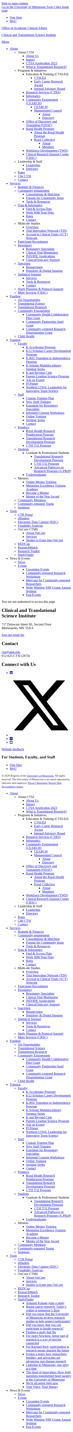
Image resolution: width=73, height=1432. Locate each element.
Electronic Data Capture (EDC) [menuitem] (38, 522)
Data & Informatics (30, 950)
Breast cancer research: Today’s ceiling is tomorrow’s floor (46, 1308)
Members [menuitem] (48, 147)
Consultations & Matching (43, 939)
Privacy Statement (38, 782)
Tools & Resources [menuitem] (38, 201)
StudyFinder (26, 1299)
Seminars (24, 1252)
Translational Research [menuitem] (32, 307)
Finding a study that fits (41, 1332)
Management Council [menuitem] (48, 110)
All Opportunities (29, 1044)
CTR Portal (25, 1259)
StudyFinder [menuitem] (26, 554)
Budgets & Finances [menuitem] (31, 187)
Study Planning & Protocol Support (40, 1033)
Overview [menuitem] (32, 227)
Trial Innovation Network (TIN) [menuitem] (46, 230)
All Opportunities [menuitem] (29, 300)
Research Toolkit (29, 1295)
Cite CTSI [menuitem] (24, 176)
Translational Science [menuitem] (31, 303)
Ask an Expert (35, 1124)
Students (23, 1194)
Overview (32, 971)
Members (48, 891)
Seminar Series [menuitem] (35, 420)
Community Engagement (34, 1055)
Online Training (36, 1161)
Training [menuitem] (15, 340)
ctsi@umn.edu (11, 652)
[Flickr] (11, 738)
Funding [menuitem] (15, 296)
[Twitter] (40, 735)
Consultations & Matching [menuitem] (43, 194)
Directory (48, 862)
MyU (13, 21)
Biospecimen (34, 1011)
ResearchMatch (28, 1292)
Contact (23, 924)
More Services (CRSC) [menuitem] (33, 292)
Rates (21, 917)
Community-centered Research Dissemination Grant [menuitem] (45, 330)
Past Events (33, 1427)
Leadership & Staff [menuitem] (30, 161)
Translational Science (31, 1048)
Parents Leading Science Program (47, 1121)
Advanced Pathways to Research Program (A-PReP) (52, 1213)
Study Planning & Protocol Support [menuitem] (40, 289)
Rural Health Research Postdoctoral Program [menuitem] (40, 432)
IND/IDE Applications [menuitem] (40, 256)
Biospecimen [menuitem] (34, 267)
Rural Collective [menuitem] (44, 139)
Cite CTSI (24, 920)
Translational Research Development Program (40, 1184)
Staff (21, 1139)
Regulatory (25, 990)
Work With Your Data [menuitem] (40, 212)
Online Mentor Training (41, 1226)
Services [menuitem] (15, 183)
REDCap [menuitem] (24, 544)
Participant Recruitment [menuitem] (33, 241)
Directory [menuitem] (48, 118)
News (21, 1394)
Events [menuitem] (22, 565)
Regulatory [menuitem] (25, 245)
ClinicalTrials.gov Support (43, 1004)
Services (15, 928)
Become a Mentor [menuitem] (37, 493)
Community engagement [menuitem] (33, 190)
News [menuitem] (21, 562)
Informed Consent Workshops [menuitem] (45, 412)
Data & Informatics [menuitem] (30, 205)
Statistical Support (29, 1019)
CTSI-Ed (40, 822)
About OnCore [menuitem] (35, 533)
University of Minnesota (40, 775)
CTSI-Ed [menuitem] (40, 77)
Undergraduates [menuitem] (36, 474)
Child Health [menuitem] (26, 336)
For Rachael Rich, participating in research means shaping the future (47, 1348)
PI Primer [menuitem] (32, 383)
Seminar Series (35, 1164)
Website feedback (13, 749)
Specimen (24, 1008)
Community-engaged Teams (36, 1248)
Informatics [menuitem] (33, 96)
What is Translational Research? (46, 811)
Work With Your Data (40, 957)
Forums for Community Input (45, 942)
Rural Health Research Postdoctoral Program (40, 1177)
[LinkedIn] (11, 672)
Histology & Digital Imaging (44, 1015)
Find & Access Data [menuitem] (39, 209)
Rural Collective (44, 884)
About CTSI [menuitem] (26, 52)
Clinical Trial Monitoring (42, 997)
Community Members (32, 1245)
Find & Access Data (39, 953)
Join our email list (13, 635)
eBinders (23, 1263)
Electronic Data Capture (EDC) (38, 1266)
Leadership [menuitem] (33, 165)
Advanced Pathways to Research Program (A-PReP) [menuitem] (52, 469)
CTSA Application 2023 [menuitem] (41, 63)
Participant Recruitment (33, 986)
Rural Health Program (40, 873)
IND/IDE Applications (40, 1001)
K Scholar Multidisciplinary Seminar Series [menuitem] (43, 367)
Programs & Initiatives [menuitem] (32, 70)
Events (22, 1397)
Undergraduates (36, 1219)
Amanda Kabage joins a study (45, 1303)
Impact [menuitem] (30, 59)
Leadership (33, 910)
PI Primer (32, 1128)
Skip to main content (15, 3)
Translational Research (32, 1052)
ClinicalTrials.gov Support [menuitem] (43, 260)
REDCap (24, 1288)
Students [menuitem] (23, 449)
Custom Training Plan (40, 1143)
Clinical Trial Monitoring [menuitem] (42, 252)
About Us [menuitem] (32, 56)
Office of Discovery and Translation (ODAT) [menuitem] (41, 123)
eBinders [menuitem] (23, 518)
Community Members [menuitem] (32, 500)
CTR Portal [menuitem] (25, 514)
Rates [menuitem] (21, 172)
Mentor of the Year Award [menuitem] (42, 496)
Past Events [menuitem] (33, 595)
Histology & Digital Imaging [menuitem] (44, 270)
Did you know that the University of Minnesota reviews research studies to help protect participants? (48, 1317)
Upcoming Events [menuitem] (37, 569)
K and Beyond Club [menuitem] (39, 372)
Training (15, 1084)
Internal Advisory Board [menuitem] (49, 88)
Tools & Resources (38, 946)
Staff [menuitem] (21, 394)
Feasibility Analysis (30, 1270)
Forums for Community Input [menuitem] (45, 198)
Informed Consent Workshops (45, 1157)
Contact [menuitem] (23, 179)
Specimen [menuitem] (24, 263)
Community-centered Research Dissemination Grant (45, 1075)
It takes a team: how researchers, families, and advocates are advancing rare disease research (46, 1357)
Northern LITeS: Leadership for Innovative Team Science (46, 1133)
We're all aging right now (42, 1383)
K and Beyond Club (39, 1117)
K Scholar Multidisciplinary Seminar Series (43, 1111)
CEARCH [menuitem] (41, 107)
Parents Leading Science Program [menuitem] (47, 376)
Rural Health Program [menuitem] (40, 128)
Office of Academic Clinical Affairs (24, 28)
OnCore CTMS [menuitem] (28, 529)
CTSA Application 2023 (41, 808)
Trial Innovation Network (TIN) (46, 975)
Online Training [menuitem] (36, 416)
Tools (13, 1255)
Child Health (26, 1081)
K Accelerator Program (41, 1092)
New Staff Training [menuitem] (38, 402)
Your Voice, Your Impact (42, 1387)
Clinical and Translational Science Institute (29, 35)
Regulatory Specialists (40, 993)
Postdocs (23, 1172)
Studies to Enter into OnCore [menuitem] (44, 540)
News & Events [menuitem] (20, 558)
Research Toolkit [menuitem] (29, 551)
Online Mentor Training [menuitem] (41, 482)
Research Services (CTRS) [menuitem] (43, 92)
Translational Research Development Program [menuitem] (40, 440)
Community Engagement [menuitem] (34, 311)
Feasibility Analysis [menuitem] (30, 525)
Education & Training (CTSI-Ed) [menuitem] (47, 74)
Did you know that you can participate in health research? (45, 1326)
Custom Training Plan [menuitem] (40, 398)
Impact (30, 804)
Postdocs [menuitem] (23, 427)
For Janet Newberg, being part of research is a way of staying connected (47, 1339)
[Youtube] (11, 742)
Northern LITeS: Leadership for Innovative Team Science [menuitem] (46, 389)
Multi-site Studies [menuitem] (29, 223)
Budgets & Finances (31, 931)
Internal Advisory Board (49, 833)
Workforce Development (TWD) (47, 895)
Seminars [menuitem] (24, 507)
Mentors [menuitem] (23, 478)
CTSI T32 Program (38, 1190)
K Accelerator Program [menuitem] (41, 347)
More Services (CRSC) (33, 1037)
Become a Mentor (37, 1237)
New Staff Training (38, 1146)
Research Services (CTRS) (43, 837)
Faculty (22, 1088)
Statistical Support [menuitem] (29, 274)
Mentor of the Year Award (42, 1241)
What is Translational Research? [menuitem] (46, 67)
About (14, 793)
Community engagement (33, 935)
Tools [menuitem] (13, 511)
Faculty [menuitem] (22, 343)
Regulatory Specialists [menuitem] (40, 249)
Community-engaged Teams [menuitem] (36, 504)
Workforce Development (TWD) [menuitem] (47, 150)
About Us (32, 800)
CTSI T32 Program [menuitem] (38, 445)
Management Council (48, 855)
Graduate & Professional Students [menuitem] (47, 453)
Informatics (33, 840)
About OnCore (35, 1277)
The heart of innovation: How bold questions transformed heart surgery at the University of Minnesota (48, 1376)
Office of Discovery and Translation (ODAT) (41, 867)
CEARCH (41, 851)
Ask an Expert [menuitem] (35, 380)
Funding (15, 1041)
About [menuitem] (14, 48)
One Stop (16, 17)
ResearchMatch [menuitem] (28, 547)
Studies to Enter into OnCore (44, 1285)
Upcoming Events (37, 1401)
